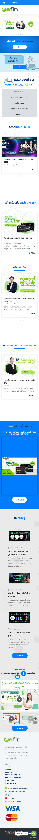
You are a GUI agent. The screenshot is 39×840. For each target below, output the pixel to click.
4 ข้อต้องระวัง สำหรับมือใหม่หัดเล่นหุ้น (19, 595)
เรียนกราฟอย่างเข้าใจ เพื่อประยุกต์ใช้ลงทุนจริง (19, 299)
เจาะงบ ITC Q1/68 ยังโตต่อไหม (19, 634)
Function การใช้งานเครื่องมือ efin (18, 237)
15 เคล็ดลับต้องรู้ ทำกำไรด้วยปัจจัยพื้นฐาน (19, 381)
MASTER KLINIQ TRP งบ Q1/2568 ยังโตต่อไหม (18, 553)
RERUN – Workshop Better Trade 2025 (18, 160)
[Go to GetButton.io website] (33, 837)
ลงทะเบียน (14, 2)
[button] (20, 67)
